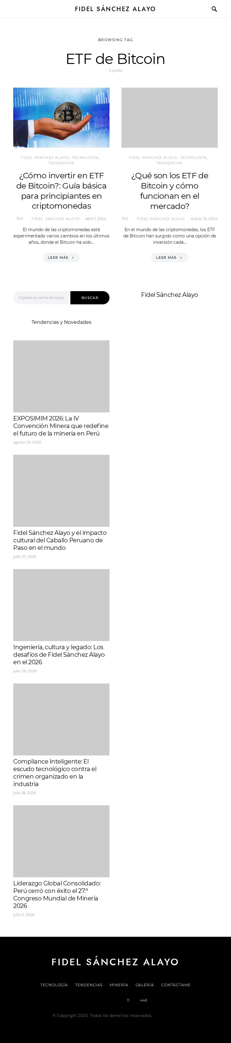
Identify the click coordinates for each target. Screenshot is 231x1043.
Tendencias (61, 163)
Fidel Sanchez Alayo (145, 355)
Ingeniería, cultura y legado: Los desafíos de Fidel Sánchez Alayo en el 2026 (59, 655)
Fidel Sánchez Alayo (115, 9)
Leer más (58, 257)
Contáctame (176, 985)
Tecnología (85, 157)
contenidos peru (142, 377)
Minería (119, 985)
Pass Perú (182, 370)
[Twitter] (94, 1000)
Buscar (90, 298)
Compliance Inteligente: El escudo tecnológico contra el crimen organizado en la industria (54, 773)
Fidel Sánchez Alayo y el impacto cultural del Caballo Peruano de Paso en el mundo (59, 540)
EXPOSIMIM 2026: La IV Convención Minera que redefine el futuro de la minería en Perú (60, 426)
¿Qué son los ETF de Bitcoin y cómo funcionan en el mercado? (169, 190)
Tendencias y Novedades (61, 322)
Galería (145, 985)
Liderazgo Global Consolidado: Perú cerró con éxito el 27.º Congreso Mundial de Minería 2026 (57, 894)
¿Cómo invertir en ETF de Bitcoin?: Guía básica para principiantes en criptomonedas (61, 190)
